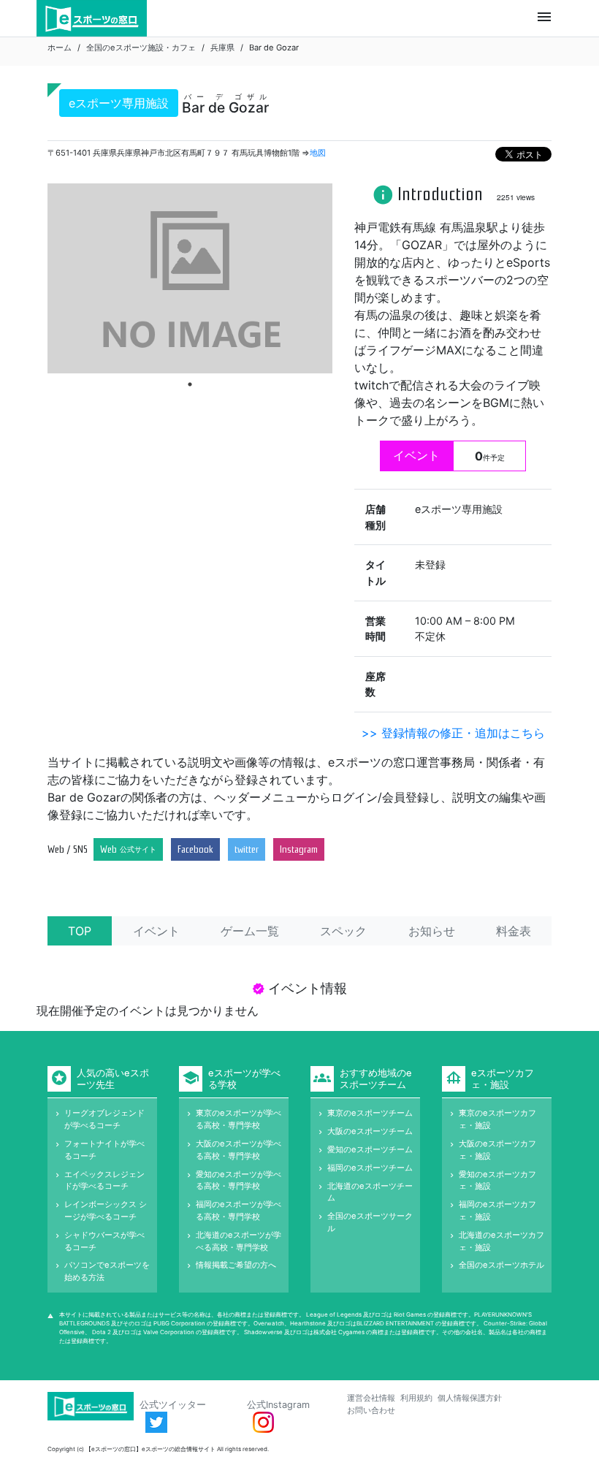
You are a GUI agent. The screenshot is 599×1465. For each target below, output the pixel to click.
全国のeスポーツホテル (501, 1265)
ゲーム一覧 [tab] (250, 931)
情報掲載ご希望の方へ (236, 1265)
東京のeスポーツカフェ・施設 (497, 1119)
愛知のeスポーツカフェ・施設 (497, 1180)
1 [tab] (190, 384)
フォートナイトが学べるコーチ (104, 1149)
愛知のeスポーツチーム (370, 1149)
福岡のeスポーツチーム (370, 1168)
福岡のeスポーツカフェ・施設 (497, 1210)
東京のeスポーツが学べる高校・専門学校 (238, 1119)
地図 (318, 153)
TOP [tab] (79, 931)
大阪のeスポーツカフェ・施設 (497, 1149)
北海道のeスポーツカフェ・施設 (501, 1241)
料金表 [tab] (513, 931)
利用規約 (416, 1398)
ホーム (59, 47)
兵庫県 (222, 47)
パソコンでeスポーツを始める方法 (107, 1271)
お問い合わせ (371, 1410)
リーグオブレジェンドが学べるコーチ (104, 1119)
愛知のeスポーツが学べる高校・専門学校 (238, 1180)
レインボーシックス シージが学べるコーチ (105, 1210)
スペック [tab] (343, 931)
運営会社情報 (371, 1398)
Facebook (195, 849)
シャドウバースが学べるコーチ (104, 1241)
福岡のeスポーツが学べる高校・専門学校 (238, 1210)
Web (128, 849)
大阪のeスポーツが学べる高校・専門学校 (238, 1149)
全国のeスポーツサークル (370, 1222)
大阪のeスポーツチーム (370, 1131)
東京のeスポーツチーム (370, 1113)
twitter (246, 849)
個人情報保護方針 (470, 1398)
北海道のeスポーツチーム (370, 1192)
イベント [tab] (156, 931)
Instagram (299, 849)
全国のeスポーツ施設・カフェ (141, 47)
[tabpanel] (189, 278)
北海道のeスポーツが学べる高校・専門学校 (238, 1241)
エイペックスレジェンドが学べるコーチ (104, 1180)
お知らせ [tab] (431, 931)
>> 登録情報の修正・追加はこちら (453, 733)
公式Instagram (278, 1404)
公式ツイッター (173, 1404)
